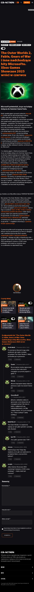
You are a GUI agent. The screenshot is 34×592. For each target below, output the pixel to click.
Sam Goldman (17, 292)
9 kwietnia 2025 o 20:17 (23, 364)
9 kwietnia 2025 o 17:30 (23, 422)
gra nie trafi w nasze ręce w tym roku (17, 204)
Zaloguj (26, 2)
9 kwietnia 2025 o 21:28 (23, 381)
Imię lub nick (6, 510)
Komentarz (6, 486)
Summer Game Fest (15, 45)
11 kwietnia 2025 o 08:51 (18, 397)
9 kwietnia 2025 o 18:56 (20, 447)
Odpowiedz (17, 359)
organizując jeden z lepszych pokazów (14, 235)
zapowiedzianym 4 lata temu (11, 171)
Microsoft (5, 45)
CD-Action (5, 41)
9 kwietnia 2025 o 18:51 (23, 437)
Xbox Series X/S (26, 45)
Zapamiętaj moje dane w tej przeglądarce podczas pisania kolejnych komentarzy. (18, 529)
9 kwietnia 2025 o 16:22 (23, 347)
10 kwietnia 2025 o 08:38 (20, 464)
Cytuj (10, 359)
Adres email (6, 519)
